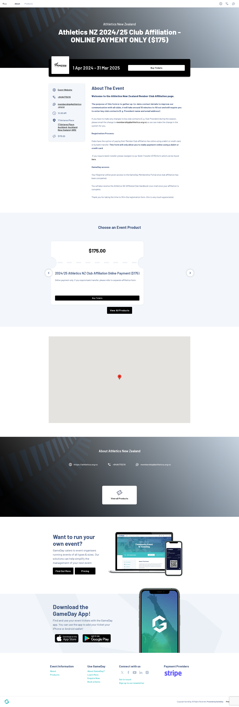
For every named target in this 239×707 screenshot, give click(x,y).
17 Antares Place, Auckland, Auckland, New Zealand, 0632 (68, 127)
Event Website (65, 89)
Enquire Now (93, 678)
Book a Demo (93, 681)
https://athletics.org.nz (86, 464)
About (17, 3)
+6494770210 (64, 97)
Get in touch (125, 679)
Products (28, 3)
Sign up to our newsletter (131, 683)
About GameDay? (96, 671)
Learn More (92, 674)
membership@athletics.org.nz (131, 122)
